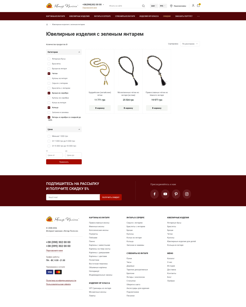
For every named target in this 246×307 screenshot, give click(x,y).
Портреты (93, 234)
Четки (54, 73)
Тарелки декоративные (137, 269)
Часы (129, 262)
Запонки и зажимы (60, 112)
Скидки (167, 16)
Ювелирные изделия (79, 16)
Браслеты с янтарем (61, 88)
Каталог (171, 258)
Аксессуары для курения (138, 288)
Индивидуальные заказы (100, 274)
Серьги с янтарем (60, 83)
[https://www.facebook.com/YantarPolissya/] (154, 194)
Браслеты (56, 64)
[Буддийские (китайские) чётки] (100, 71)
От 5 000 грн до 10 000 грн (64, 146)
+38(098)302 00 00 (92, 4)
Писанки (131, 295)
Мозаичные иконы (97, 292)
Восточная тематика (98, 263)
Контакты (171, 273)
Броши (130, 230)
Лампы (92, 295)
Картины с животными (99, 245)
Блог (169, 277)
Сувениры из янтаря (125, 16)
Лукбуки (171, 280)
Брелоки (130, 273)
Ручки (129, 258)
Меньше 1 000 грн (60, 136)
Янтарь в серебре (102, 16)
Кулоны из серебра (60, 98)
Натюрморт (94, 271)
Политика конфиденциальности (61, 280)
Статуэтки (131, 280)
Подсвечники (133, 292)
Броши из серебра (60, 93)
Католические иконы (99, 230)
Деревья (130, 266)
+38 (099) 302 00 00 (58, 246)
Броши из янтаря (59, 68)
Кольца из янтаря (175, 245)
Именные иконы (96, 226)
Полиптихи (94, 260)
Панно (92, 241)
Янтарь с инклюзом (136, 277)
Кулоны (130, 234)
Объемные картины (98, 267)
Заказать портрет (184, 16)
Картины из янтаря (55, 16)
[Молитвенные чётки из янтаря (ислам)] (128, 71)
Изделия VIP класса (149, 16)
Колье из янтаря (59, 102)
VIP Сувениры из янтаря (100, 288)
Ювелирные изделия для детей (181, 241)
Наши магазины (180, 6)
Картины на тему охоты (99, 248)
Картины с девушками (99, 252)
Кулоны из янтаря (59, 78)
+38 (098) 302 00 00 (58, 242)
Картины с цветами (98, 256)
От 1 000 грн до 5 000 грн (63, 141)
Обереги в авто (133, 284)
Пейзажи (93, 237)
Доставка (171, 269)
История (171, 266)
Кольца (55, 107)
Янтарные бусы (59, 59)
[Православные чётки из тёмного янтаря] (156, 71)
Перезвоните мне (90, 8)
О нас (169, 262)
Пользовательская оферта (58, 284)
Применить (64, 162)
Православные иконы (99, 222)
